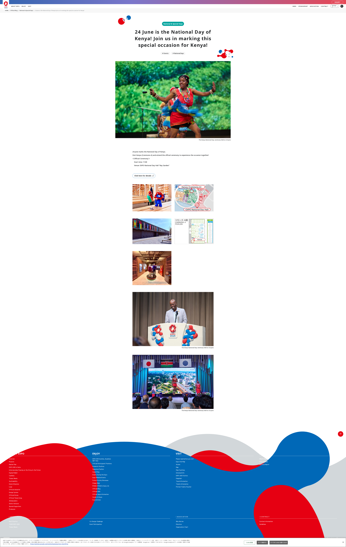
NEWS (294, 6)
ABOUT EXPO (15, 6)
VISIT (29, 6)
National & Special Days (173, 24)
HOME (6, 10)
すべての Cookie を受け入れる (278, 542)
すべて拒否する (262, 542)
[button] (340, 434)
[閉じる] (343, 542)
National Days (179, 53)
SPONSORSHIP (303, 6)
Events (166, 53)
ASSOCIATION (314, 6)
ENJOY (24, 6)
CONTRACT (324, 6)
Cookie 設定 (249, 542)
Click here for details (142, 176)
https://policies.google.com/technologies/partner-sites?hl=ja (49, 544)
